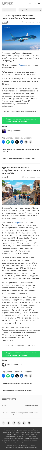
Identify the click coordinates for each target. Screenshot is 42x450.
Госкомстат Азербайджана (13, 345)
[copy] (30, 142)
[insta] (8, 423)
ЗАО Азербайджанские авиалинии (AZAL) (19, 111)
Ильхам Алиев (9, 10)
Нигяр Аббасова (14, 131)
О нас (4, 405)
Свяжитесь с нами (32, 405)
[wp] (8, 142)
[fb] (3, 142)
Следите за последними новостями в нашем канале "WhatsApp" (20, 120)
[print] (26, 142)
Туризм (4, 22)
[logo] (7, 3)
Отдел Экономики (14, 365)
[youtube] (29, 423)
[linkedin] (21, 142)
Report (22, 65)
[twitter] (17, 142)
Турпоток (31, 345)
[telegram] (12, 142)
